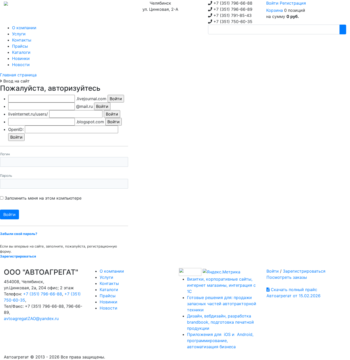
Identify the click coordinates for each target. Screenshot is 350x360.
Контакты (109, 283)
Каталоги (109, 289)
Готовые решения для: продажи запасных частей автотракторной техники (221, 303)
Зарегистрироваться (304, 271)
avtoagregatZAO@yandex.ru (31, 318)
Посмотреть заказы (286, 277)
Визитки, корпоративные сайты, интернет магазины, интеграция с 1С (221, 285)
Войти (272, 3)
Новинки (108, 301)
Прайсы (108, 295)
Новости (108, 308)
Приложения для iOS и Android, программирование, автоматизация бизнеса (220, 340)
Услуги (106, 277)
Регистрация (293, 3)
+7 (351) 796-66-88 (42, 293)
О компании (112, 271)
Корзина (274, 10)
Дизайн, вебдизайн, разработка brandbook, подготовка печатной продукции (220, 322)
